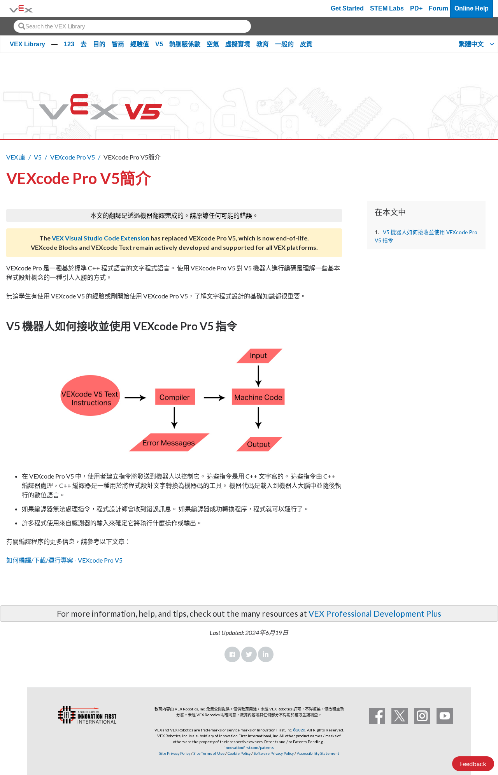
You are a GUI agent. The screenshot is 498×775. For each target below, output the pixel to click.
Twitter (249, 654)
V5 (159, 44)
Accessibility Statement (318, 753)
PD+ (416, 8)
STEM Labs (387, 8)
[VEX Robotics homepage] (21, 8)
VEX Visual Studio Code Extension (100, 238)
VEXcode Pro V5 (72, 157)
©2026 (299, 730)
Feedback (473, 763)
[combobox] (132, 26)
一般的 (284, 44)
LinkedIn (266, 654)
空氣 (213, 44)
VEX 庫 (15, 157)
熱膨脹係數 (184, 44)
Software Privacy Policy (274, 753)
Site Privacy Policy (174, 753)
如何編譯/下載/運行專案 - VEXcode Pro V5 (64, 560)
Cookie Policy (239, 753)
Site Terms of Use (208, 753)
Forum (438, 8)
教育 (262, 44)
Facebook (232, 654)
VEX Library (27, 44)
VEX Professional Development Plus (375, 613)
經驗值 (139, 44)
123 (69, 44)
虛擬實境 (237, 44)
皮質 (306, 44)
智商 (118, 44)
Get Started (347, 8)
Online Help (471, 8)
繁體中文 (471, 44)
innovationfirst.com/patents (249, 747)
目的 (99, 44)
